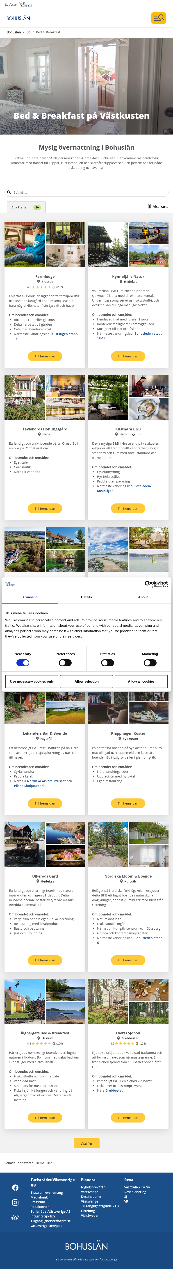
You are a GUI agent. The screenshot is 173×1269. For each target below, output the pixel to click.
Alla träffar (25, 207)
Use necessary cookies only (32, 681)
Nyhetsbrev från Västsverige (93, 1189)
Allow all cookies (141, 681)
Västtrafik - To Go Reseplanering (137, 1189)
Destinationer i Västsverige (92, 1198)
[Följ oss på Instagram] (15, 1202)
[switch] (65, 662)
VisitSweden (90, 1215)
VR (126, 1201)
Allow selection (87, 681)
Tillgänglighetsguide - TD (100, 1206)
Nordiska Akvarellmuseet (46, 781)
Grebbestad (114, 1090)
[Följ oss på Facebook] (15, 1187)
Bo (28, 32)
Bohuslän (14, 32)
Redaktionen (40, 1207)
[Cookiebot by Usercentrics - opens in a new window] (148, 584)
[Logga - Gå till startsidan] (22, 18)
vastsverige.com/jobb (47, 1225)
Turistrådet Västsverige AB (51, 1211)
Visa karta (160, 206)
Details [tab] (86, 597)
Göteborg (88, 1211)
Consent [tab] (30, 597)
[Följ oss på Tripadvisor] (15, 1217)
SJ (125, 1196)
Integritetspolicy (43, 1216)
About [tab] (143, 597)
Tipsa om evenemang (47, 1192)
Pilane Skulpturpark (29, 786)
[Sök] (9, 192)
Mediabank (39, 1197)
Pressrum (38, 1202)
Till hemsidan (45, 356)
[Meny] (158, 18)
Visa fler (87, 1143)
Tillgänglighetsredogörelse (51, 1221)
